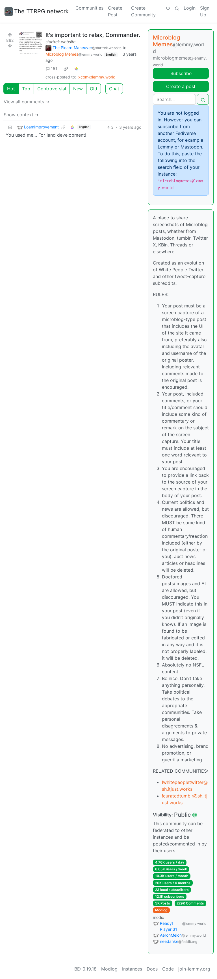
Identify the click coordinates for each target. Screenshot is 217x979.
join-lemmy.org (194, 969)
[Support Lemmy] (168, 8)
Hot (11, 88)
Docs (152, 969)
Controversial (51, 88)
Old (93, 88)
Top (26, 88)
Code (168, 969)
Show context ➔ (21, 114)
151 (54, 68)
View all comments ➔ (26, 101)
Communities (89, 8)
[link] (66, 68)
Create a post (181, 86)
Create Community (143, 11)
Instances (132, 969)
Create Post (115, 11)
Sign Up (204, 11)
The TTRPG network (41, 11)
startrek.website (60, 41)
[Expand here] (30, 43)
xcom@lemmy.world (97, 77)
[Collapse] (10, 127)
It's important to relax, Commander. (92, 35)
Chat (114, 88)
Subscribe (181, 73)
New (78, 88)
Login (190, 8)
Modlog (161, 910)
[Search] (176, 8)
